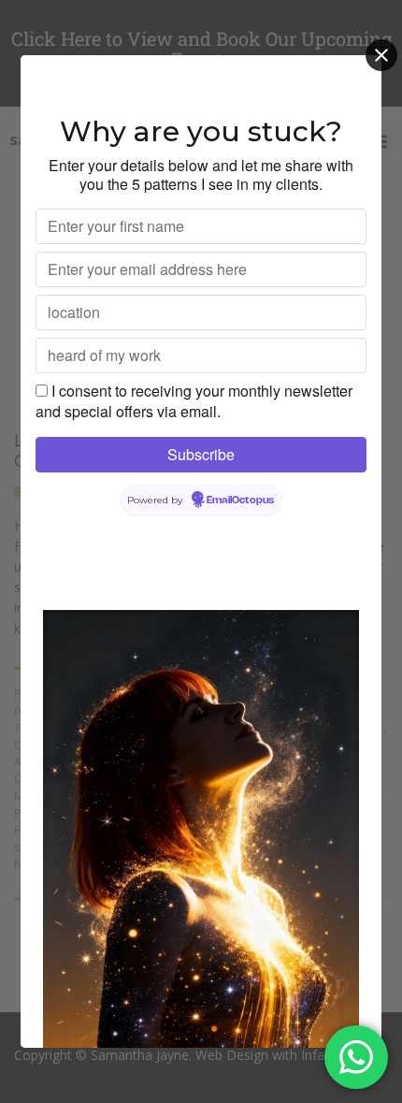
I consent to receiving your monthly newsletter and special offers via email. (194, 401)
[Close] (381, 55)
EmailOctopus (240, 500)
